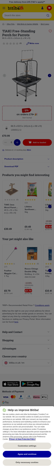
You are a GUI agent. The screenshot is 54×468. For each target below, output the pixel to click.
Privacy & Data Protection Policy (22, 439)
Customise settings (27, 446)
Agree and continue (27, 454)
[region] (27, 437)
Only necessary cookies (27, 462)
